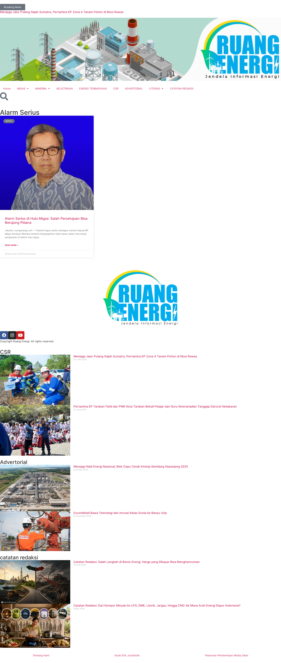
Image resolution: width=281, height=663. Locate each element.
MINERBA (41, 88)
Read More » (11, 245)
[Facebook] (4, 335)
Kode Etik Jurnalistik (127, 655)
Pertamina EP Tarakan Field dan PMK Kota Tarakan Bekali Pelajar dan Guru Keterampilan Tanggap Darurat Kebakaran (155, 406)
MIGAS (21, 88)
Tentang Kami (41, 655)
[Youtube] (20, 335)
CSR (115, 88)
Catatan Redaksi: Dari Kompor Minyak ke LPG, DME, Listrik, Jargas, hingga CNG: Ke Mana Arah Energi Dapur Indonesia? (157, 605)
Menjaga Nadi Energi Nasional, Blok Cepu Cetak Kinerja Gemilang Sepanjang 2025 (131, 466)
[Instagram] (12, 335)
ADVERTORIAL (134, 88)
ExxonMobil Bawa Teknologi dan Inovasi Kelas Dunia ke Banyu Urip (120, 513)
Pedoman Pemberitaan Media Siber (226, 655)
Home (7, 88)
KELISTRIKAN (64, 88)
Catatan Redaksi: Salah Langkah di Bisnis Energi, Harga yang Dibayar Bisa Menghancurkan (137, 562)
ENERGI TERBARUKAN (93, 88)
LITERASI (154, 88)
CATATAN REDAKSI (181, 88)
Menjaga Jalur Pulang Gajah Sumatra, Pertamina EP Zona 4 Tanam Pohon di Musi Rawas (62, 12)
